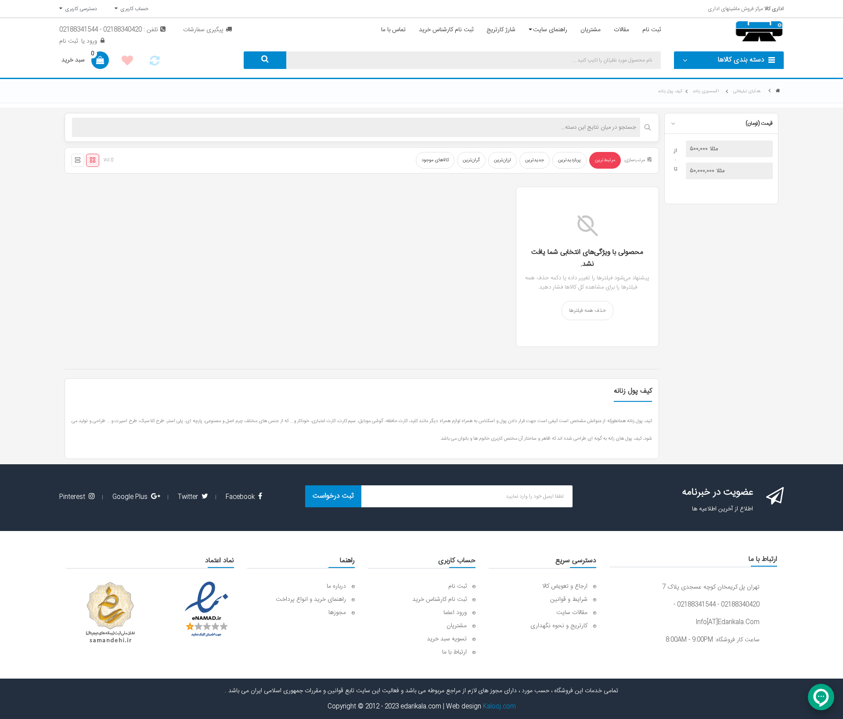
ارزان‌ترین (502, 160)
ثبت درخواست (333, 496)
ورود (91, 41)
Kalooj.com (499, 706)
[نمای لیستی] (77, 160)
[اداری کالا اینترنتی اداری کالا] (778, 91)
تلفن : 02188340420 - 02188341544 (108, 30)
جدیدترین (534, 160)
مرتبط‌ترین (605, 160)
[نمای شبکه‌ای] (92, 160)
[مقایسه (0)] (154, 63)
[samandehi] (110, 613)
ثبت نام (68, 41)
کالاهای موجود (435, 160)
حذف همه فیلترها (587, 310)
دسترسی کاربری (79, 8)
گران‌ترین (471, 160)
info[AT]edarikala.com (727, 622)
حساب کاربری (133, 8)
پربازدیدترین (569, 160)
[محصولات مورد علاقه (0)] (127, 62)
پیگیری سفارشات (203, 30)
